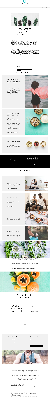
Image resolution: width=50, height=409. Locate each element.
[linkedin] (14, 342)
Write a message (18, 66)
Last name (26, 61)
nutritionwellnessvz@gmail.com (10, 133)
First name (18, 61)
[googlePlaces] (13, 342)
